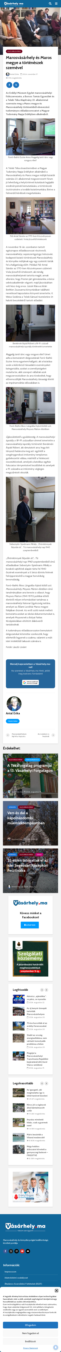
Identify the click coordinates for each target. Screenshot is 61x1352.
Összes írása (12, 721)
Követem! (30, 925)
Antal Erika (14, 74)
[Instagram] (16, 1251)
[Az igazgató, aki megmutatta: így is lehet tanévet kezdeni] (19, 1092)
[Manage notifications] (55, 1347)
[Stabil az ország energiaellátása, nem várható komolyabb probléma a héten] (19, 1037)
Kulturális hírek (14, 51)
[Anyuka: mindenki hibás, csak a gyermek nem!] (19, 1122)
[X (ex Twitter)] (11, 1251)
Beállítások (30, 1341)
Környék (12, 807)
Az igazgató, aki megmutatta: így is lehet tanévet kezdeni (37, 1092)
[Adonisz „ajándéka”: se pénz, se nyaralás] (19, 999)
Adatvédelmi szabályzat (16, 1277)
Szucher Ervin (17, 839)
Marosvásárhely (32, 760)
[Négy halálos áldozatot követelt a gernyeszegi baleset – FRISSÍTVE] (19, 1149)
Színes (39, 855)
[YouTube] (22, 1251)
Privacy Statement (30, 1348)
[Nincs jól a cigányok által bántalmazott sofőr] (19, 1107)
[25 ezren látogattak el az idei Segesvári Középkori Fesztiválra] (30, 870)
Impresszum (10, 1271)
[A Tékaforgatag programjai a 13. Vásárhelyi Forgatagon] (30, 775)
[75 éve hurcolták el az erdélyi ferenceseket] (19, 1026)
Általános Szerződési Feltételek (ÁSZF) (23, 1283)
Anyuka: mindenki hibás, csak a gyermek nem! (37, 1122)
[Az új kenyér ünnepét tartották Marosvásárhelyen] (19, 1011)
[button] (56, 1290)
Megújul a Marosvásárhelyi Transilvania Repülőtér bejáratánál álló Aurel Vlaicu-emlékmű (37, 1059)
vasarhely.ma (17, 792)
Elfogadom (30, 1325)
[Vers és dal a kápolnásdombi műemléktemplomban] (30, 822)
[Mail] (28, 1251)
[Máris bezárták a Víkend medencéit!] (19, 1137)
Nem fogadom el (30, 1333)
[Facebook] (5, 1251)
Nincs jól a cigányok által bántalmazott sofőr (36, 1107)
